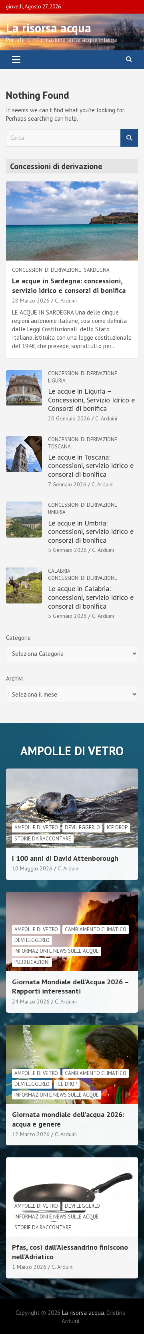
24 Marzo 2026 (31, 1001)
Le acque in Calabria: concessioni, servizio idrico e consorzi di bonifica (91, 597)
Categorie (18, 637)
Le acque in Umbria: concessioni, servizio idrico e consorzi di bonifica (91, 531)
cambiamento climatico (95, 929)
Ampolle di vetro (36, 827)
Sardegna (97, 270)
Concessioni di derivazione (46, 270)
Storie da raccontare (42, 838)
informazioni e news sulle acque (56, 951)
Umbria (57, 512)
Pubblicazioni (32, 962)
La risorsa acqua (48, 28)
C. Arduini (66, 300)
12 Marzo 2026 (31, 1134)
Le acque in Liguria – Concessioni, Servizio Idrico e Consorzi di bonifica (91, 399)
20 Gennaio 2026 (69, 418)
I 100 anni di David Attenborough (65, 858)
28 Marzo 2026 (31, 300)
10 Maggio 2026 (32, 868)
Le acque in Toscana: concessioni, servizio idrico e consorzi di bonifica (91, 465)
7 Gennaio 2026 (67, 484)
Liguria (57, 380)
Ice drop (117, 827)
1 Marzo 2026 (29, 1266)
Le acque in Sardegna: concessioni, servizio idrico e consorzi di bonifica (69, 285)
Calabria (59, 570)
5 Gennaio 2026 (67, 550)
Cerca (129, 138)
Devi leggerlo (82, 827)
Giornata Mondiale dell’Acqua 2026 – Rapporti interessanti (70, 986)
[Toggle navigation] (16, 59)
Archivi (14, 678)
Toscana (59, 446)
